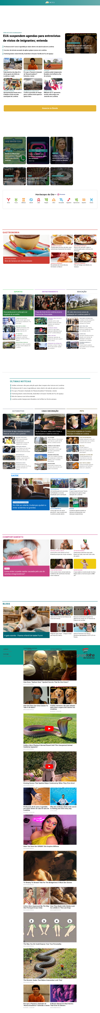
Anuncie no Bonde (50, 108)
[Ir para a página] (50, 2)
